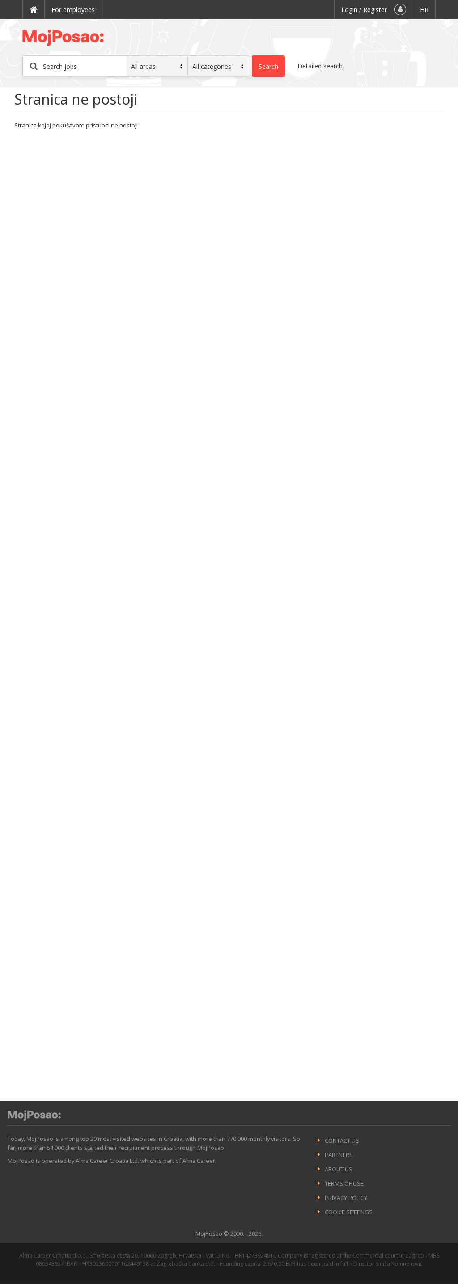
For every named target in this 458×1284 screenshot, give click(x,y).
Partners (339, 1155)
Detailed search (320, 66)
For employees (73, 9)
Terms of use (344, 1183)
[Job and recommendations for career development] (34, 1119)
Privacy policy (346, 1198)
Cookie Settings (349, 1212)
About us (338, 1169)
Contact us (342, 1140)
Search (268, 66)
